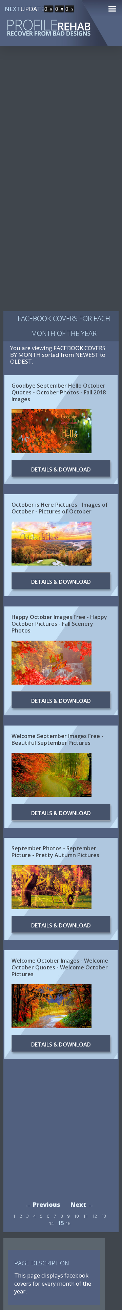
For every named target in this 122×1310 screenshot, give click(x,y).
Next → (82, 1204)
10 (76, 1216)
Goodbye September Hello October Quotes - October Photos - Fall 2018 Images (59, 392)
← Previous (42, 1204)
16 (67, 1223)
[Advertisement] (61, 120)
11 (85, 1216)
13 (103, 1216)
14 (51, 1223)
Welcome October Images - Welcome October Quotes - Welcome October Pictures (60, 967)
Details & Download (61, 469)
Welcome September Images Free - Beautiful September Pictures (57, 739)
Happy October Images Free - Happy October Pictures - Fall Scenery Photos (59, 623)
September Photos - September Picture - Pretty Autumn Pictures (55, 852)
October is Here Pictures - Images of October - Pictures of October (60, 508)
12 (94, 1216)
